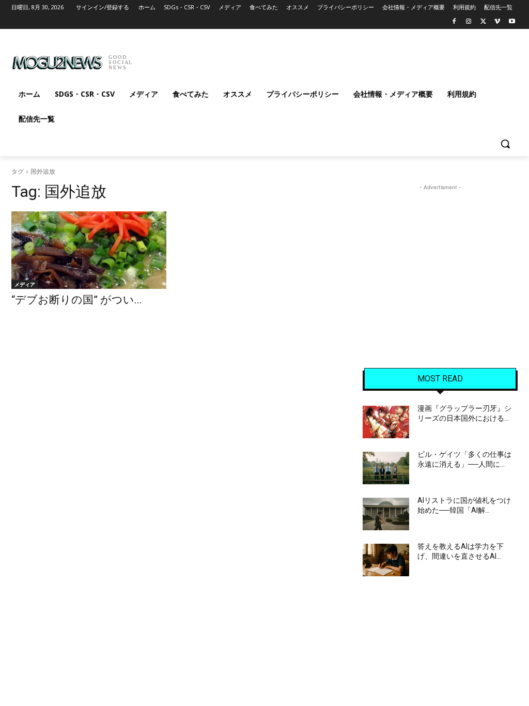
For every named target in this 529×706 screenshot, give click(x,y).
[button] (505, 143)
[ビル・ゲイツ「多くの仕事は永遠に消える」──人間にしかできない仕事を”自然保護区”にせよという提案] (386, 468)
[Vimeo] (497, 22)
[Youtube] (512, 22)
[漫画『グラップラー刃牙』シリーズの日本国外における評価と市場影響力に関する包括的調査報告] (386, 422)
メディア (24, 284)
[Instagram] (469, 22)
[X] (483, 22)
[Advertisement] (254, 58)
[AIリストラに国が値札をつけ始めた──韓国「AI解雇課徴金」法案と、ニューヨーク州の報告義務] (386, 514)
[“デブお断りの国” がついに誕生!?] (88, 250)
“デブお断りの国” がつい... (76, 300)
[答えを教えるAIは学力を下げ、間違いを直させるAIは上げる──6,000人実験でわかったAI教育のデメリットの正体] (386, 560)
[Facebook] (454, 22)
